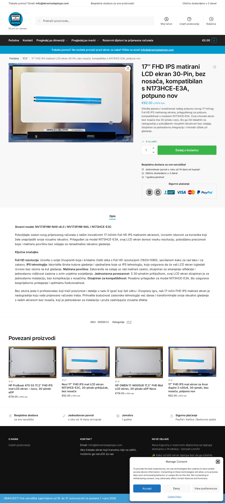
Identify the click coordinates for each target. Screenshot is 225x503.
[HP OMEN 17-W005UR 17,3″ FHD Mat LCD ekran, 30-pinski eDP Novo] (139, 362)
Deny (176, 488)
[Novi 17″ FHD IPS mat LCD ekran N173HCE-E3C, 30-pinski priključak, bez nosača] (86, 361)
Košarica (211, 23)
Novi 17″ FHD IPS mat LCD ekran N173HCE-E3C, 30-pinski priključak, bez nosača (85, 388)
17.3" (25, 58)
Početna (14, 58)
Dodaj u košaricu (187, 150)
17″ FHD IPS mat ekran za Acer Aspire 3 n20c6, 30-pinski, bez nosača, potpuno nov (188, 388)
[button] (218, 461)
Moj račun (166, 23)
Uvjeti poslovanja (189, 23)
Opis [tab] (112, 216)
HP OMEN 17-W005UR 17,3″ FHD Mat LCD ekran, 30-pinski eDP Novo (139, 387)
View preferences (205, 488)
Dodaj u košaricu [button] (32, 404)
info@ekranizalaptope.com (52, 3)
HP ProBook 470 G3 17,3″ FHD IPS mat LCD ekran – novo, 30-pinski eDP (31, 389)
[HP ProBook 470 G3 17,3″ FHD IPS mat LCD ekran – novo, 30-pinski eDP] (33, 362)
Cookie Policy (175, 496)
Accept (147, 488)
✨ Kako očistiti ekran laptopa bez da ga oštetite (182, 455)
